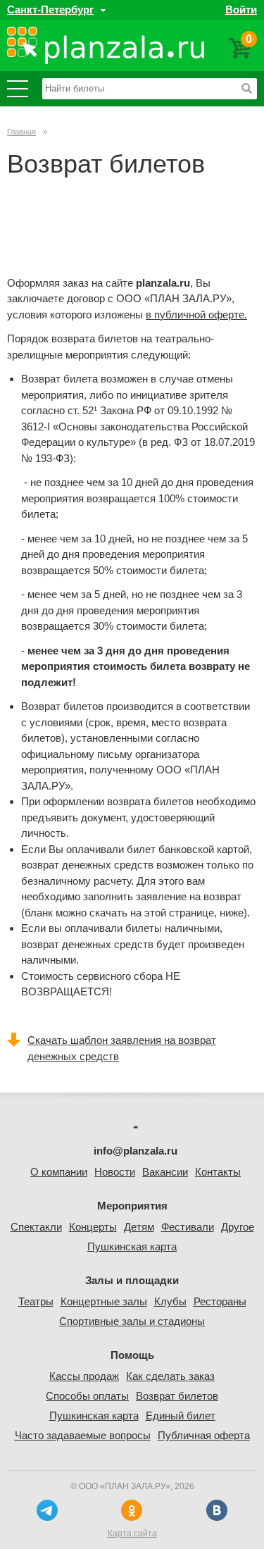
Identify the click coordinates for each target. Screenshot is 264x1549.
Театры (36, 1301)
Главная (21, 131)
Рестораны (220, 1301)
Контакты (218, 1172)
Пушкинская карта (132, 1246)
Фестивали (187, 1227)
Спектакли (36, 1227)
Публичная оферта (204, 1435)
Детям (139, 1227)
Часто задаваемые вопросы (83, 1435)
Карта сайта (132, 1533)
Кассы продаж (84, 1376)
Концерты (93, 1227)
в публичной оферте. (196, 315)
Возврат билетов (177, 1396)
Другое (237, 1227)
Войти (241, 9)
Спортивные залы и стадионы (132, 1321)
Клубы (170, 1301)
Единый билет (180, 1416)
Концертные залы (104, 1301)
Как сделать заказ (170, 1376)
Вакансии (165, 1172)
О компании (58, 1172)
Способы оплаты (87, 1396)
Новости (114, 1172)
